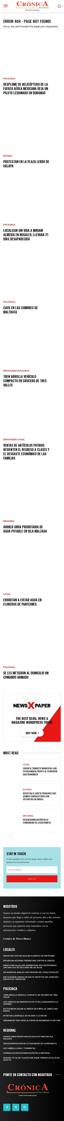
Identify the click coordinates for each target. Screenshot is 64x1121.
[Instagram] (24, 1107)
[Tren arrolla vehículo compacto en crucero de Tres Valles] (32, 359)
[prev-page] (5, 837)
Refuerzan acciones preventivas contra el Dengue (29, 961)
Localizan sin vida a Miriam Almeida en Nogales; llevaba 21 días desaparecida (25, 234)
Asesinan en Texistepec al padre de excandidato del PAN (31, 1020)
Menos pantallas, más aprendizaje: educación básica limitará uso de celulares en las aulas (29, 966)
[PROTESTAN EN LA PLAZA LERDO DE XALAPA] (32, 140)
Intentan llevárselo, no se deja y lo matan (25, 1016)
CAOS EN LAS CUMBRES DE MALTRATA (20, 309)
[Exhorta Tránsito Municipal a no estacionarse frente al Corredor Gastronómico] (12, 770)
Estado (7, 156)
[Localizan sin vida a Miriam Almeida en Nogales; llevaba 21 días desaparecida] (32, 213)
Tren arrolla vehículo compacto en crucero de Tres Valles (25, 380)
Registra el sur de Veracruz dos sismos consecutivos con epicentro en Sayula (39, 796)
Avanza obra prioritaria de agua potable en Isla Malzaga (25, 529)
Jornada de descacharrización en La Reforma (26, 1053)
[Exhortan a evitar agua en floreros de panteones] (32, 578)
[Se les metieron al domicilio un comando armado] (32, 651)
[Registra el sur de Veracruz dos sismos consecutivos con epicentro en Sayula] (12, 794)
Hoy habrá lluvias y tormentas (19, 1048)
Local (7, 594)
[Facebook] (7, 1107)
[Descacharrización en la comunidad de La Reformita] (12, 819)
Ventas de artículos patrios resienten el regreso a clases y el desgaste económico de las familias (26, 451)
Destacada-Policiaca (16, 371)
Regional (9, 521)
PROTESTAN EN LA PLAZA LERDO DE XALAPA (26, 163)
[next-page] (11, 837)
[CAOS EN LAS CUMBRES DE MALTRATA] (32, 286)
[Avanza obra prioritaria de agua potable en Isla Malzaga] (32, 505)
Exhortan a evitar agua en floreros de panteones (22, 602)
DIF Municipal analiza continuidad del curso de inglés (30, 972)
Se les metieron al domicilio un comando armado (26, 675)
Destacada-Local (14, 440)
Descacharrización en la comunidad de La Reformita (37, 821)
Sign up (32, 879)
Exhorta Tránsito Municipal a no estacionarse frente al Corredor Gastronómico (40, 771)
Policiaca (9, 79)
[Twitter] (15, 1107)
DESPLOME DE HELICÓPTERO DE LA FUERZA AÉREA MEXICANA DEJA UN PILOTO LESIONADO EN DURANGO (25, 88)
